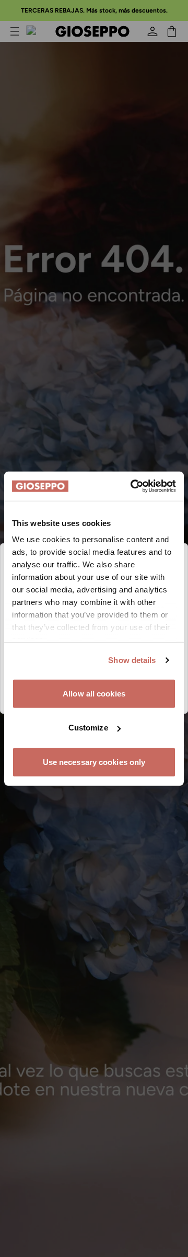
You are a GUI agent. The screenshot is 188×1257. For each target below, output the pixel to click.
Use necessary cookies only (94, 761)
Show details (132, 660)
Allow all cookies (94, 693)
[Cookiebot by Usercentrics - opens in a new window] (132, 486)
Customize (88, 727)
